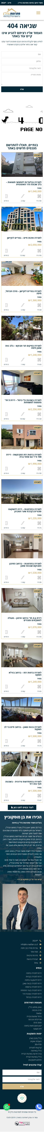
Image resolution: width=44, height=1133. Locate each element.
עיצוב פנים (38, 1022)
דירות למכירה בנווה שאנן (32, 983)
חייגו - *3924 (6, 3)
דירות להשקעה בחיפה (33, 980)
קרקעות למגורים (35, 1047)
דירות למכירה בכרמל (34, 997)
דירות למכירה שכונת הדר (32, 993)
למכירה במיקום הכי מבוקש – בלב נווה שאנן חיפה (23, 346)
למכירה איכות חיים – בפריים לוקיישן (24, 237)
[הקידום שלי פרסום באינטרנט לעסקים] (22, 1125)
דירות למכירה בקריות (34, 976)
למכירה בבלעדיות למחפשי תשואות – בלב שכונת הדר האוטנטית (23, 183)
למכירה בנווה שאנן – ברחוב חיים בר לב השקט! (22, 728)
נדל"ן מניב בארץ (35, 1038)
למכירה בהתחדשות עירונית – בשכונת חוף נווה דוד (23, 782)
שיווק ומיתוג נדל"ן (35, 1007)
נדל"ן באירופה (36, 1050)
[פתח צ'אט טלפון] (38, 1107)
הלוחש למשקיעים (35, 1060)
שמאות (39, 1013)
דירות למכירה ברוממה (33, 987)
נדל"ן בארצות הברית (34, 1056)
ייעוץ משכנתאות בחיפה (33, 1025)
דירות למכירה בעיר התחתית (31, 990)
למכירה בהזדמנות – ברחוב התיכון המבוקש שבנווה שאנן (25, 564)
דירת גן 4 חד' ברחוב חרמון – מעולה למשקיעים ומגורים (24, 619)
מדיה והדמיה (37, 1010)
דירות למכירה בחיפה (34, 973)
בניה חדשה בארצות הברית (31, 1053)
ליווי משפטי (37, 1028)
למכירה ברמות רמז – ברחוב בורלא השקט (25, 673)
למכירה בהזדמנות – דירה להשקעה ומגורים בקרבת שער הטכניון (24, 510)
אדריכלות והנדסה (35, 1019)
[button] (38, 12)
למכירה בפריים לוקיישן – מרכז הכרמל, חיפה (23, 292)
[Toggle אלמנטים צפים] (6, 1107)
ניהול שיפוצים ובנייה (34, 1016)
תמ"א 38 (38, 1044)
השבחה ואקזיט (36, 1041)
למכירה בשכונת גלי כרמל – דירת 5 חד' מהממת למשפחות (23, 401)
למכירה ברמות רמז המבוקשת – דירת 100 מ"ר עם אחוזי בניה (23, 455)
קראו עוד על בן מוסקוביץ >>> (29, 879)
